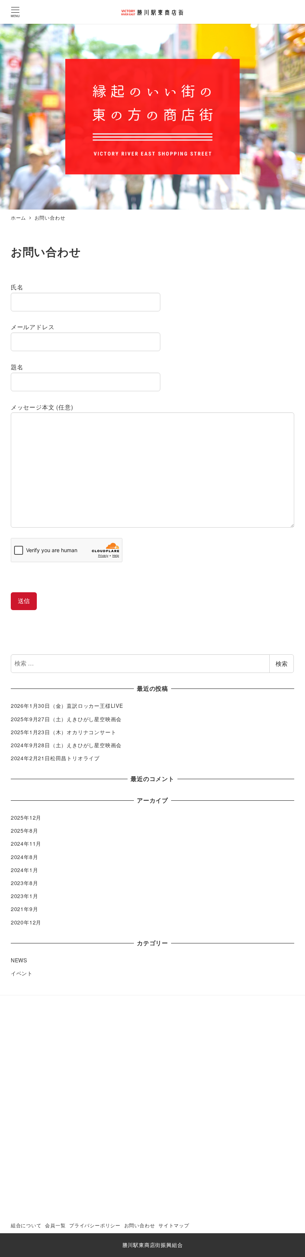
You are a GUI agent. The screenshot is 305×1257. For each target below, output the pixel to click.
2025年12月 (26, 817)
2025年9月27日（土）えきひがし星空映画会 (66, 719)
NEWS (19, 960)
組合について (26, 1225)
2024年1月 (24, 870)
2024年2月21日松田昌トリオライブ (55, 758)
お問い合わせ (139, 1225)
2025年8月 (24, 830)
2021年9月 (24, 909)
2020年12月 (26, 922)
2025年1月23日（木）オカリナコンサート (63, 732)
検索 (282, 663)
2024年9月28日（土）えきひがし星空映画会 (66, 745)
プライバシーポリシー (95, 1225)
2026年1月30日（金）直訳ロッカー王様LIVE (67, 705)
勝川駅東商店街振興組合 (152, 1244)
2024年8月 (24, 857)
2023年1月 (24, 896)
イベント (22, 973)
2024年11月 (26, 843)
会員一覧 (55, 1225)
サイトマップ (173, 1225)
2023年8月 (24, 883)
